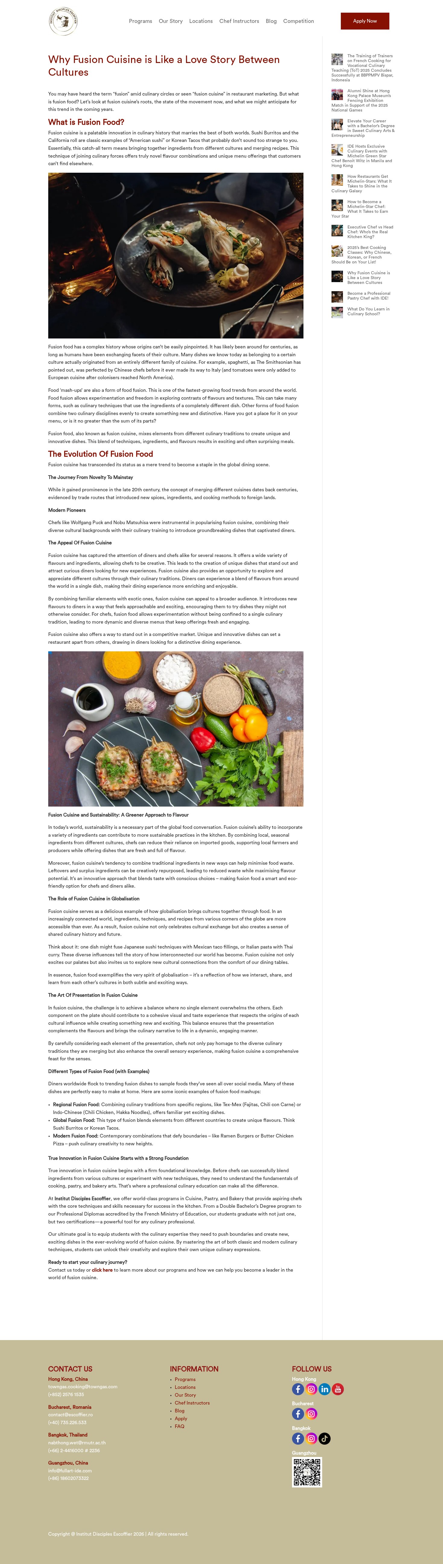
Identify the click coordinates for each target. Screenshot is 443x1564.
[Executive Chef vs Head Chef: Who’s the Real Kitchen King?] (337, 230)
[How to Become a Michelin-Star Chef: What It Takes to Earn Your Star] (337, 205)
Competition (298, 21)
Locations (201, 21)
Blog (271, 21)
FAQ (179, 1426)
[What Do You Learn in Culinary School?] (337, 312)
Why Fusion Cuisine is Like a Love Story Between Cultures (368, 278)
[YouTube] (338, 1388)
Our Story (171, 21)
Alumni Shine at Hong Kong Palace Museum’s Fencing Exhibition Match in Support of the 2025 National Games (361, 100)
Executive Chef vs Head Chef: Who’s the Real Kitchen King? (370, 232)
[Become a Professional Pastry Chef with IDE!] (337, 297)
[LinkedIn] (325, 1388)
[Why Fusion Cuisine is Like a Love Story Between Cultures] (337, 276)
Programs (140, 21)
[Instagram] (311, 1388)
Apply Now (365, 21)
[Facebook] (298, 1388)
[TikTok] (325, 1438)
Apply (181, 1418)
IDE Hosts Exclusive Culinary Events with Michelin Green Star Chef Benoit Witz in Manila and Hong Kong (361, 156)
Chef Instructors (239, 21)
